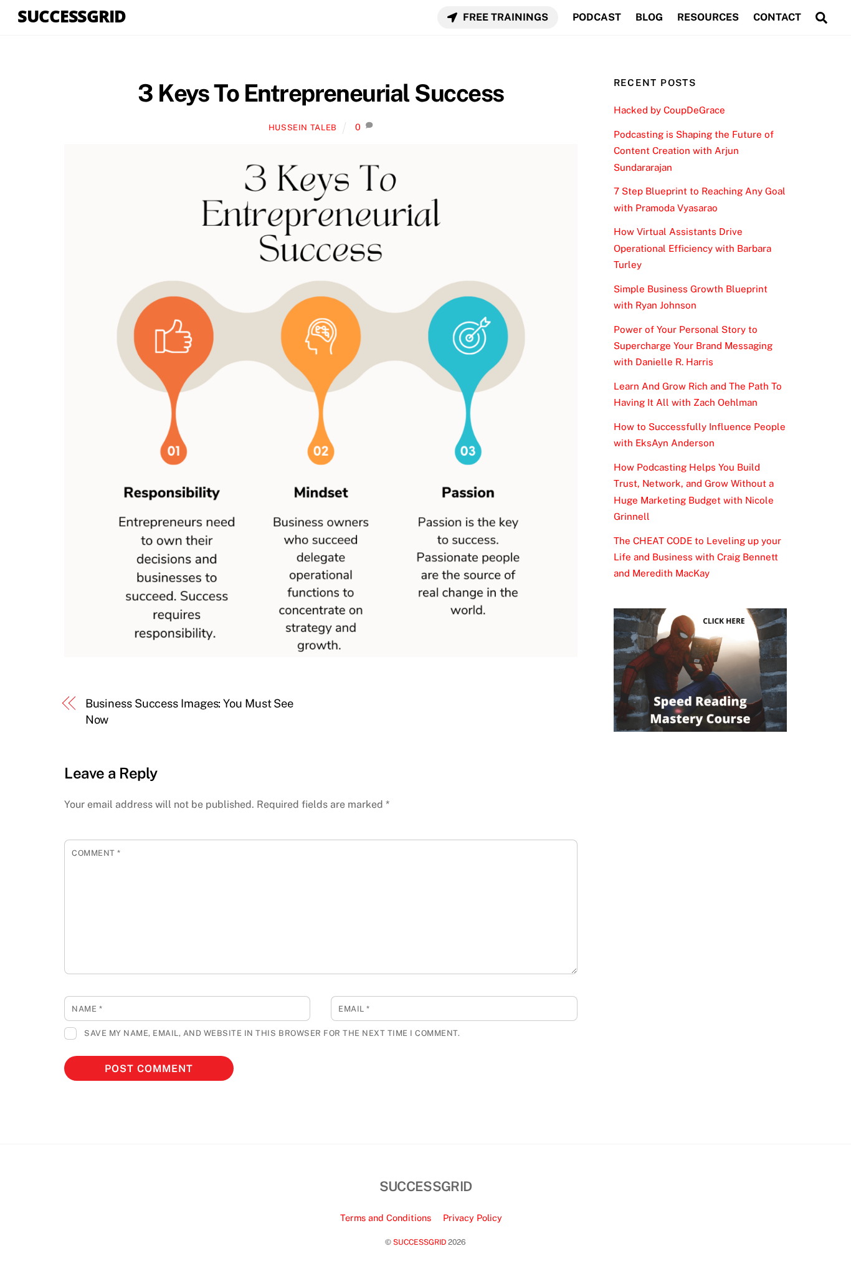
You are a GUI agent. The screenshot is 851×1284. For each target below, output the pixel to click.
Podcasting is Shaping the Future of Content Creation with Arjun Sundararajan (694, 151)
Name (87, 1008)
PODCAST (597, 17)
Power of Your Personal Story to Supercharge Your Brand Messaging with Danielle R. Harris (693, 346)
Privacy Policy (472, 1217)
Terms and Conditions (385, 1217)
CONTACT (777, 17)
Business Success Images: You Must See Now (189, 711)
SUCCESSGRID (419, 1242)
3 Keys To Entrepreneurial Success (320, 93)
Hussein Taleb (303, 127)
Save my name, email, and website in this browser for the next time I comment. (272, 1033)
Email (354, 1008)
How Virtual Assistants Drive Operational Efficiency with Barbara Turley (692, 248)
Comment (96, 853)
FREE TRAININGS (504, 17)
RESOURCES (708, 17)
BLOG (649, 17)
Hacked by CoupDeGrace (669, 110)
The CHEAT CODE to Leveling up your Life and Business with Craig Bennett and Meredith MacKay (697, 557)
